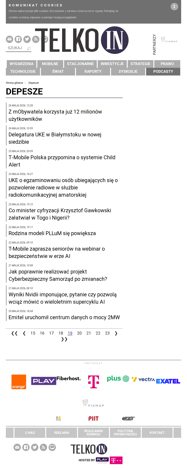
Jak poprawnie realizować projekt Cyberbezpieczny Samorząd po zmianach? (58, 275)
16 (42, 333)
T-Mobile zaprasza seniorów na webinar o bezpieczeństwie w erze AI (57, 252)
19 (70, 333)
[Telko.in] (93, 40)
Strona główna (14, 82)
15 (32, 333)
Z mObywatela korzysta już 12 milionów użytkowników (55, 115)
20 (79, 333)
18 (60, 333)
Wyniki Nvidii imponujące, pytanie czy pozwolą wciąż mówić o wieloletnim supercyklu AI (63, 298)
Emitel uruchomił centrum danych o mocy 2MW (64, 317)
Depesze (33, 82)
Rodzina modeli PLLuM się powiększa (52, 233)
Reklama (61, 433)
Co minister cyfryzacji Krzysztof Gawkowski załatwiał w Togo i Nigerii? (60, 214)
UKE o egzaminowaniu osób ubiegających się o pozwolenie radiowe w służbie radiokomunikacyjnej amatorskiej (63, 187)
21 (88, 333)
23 (107, 333)
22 (98, 333)
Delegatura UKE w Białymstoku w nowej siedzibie (55, 138)
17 (51, 333)
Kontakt (157, 433)
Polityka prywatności (125, 432)
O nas (30, 433)
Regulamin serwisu (93, 432)
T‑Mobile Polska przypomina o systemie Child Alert (62, 161)
